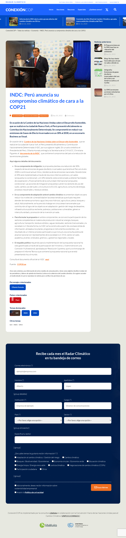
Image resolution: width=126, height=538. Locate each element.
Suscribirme (102, 487)
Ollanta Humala (18, 287)
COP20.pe (21, 264)
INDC (26, 313)
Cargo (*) (67, 400)
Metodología (101, 2)
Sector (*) (68, 414)
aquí (47, 259)
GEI (17, 313)
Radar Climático (16, 2)
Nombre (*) (19, 380)
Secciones (60, 9)
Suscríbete (114, 2)
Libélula (53, 513)
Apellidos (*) (69, 380)
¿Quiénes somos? (95, 9)
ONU (35, 313)
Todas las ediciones (84, 2)
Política (44, 115)
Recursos (71, 9)
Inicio (51, 9)
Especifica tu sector (23, 434)
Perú (17, 300)
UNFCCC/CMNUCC (71, 516)
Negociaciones (31, 115)
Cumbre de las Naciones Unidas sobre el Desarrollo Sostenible (51, 141)
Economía (17, 115)
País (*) (18, 414)
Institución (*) (20, 400)
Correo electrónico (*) (24, 365)
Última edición (66, 2)
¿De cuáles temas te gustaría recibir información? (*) (36, 453)
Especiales (82, 9)
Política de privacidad (34, 492)
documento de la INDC (30, 153)
